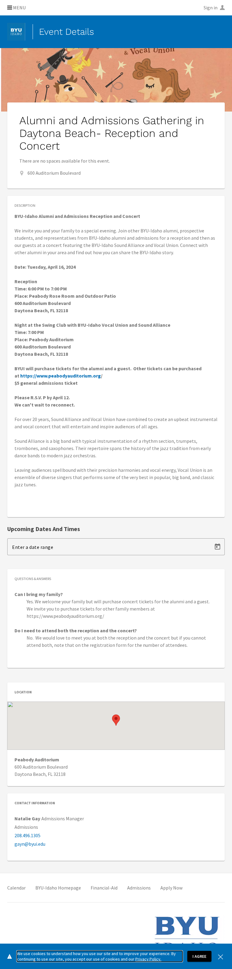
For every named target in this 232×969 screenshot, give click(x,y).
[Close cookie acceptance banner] (220, 956)
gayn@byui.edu (29, 843)
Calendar (16, 887)
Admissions (139, 887)
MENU (19, 8)
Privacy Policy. (148, 959)
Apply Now (171, 887)
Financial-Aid (104, 887)
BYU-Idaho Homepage (58, 887)
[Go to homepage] (16, 32)
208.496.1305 (27, 835)
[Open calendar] (217, 547)
